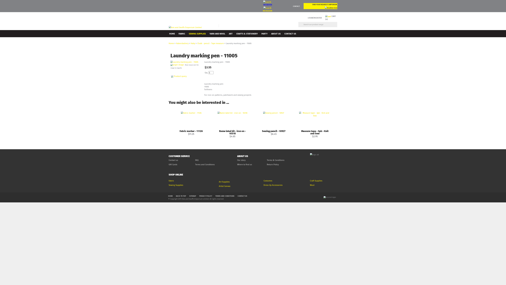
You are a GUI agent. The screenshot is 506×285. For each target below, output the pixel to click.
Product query (180, 76)
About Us (276, 33)
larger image (178, 64)
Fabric (182, 33)
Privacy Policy (205, 195)
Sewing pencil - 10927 (273, 131)
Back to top (181, 195)
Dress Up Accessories (273, 185)
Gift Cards (173, 164)
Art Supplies (224, 181)
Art (231, 33)
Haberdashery (182, 43)
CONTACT (296, 6)
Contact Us (290, 33)
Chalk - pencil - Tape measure (210, 43)
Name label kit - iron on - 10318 (232, 132)
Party (264, 33)
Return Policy (273, 164)
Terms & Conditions (275, 160)
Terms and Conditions (205, 164)
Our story (241, 160)
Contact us (173, 160)
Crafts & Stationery (247, 33)
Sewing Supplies (197, 33)
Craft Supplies (316, 180)
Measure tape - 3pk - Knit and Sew (315, 132)
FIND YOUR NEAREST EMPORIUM (324, 4)
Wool (312, 185)
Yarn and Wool (217, 33)
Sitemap (192, 195)
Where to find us (244, 164)
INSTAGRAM (267, 10)
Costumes (268, 180)
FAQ (196, 160)
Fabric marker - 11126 (191, 131)
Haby (193, 43)
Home (172, 33)
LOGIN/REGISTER (315, 17)
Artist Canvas (224, 186)
